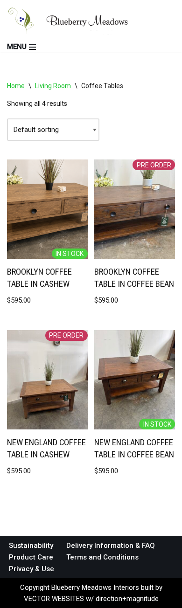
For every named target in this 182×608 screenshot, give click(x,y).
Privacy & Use (31, 569)
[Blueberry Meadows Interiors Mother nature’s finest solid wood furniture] (77, 21)
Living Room (53, 86)
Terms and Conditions (102, 557)
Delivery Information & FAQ (110, 545)
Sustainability (31, 545)
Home (16, 86)
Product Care (31, 557)
